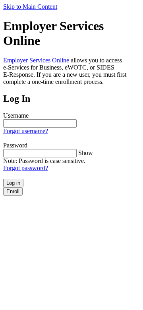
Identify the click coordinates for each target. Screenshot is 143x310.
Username (16, 115)
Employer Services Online (36, 60)
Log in (13, 183)
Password (15, 145)
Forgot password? (25, 168)
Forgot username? (25, 131)
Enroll (12, 191)
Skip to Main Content (30, 6)
